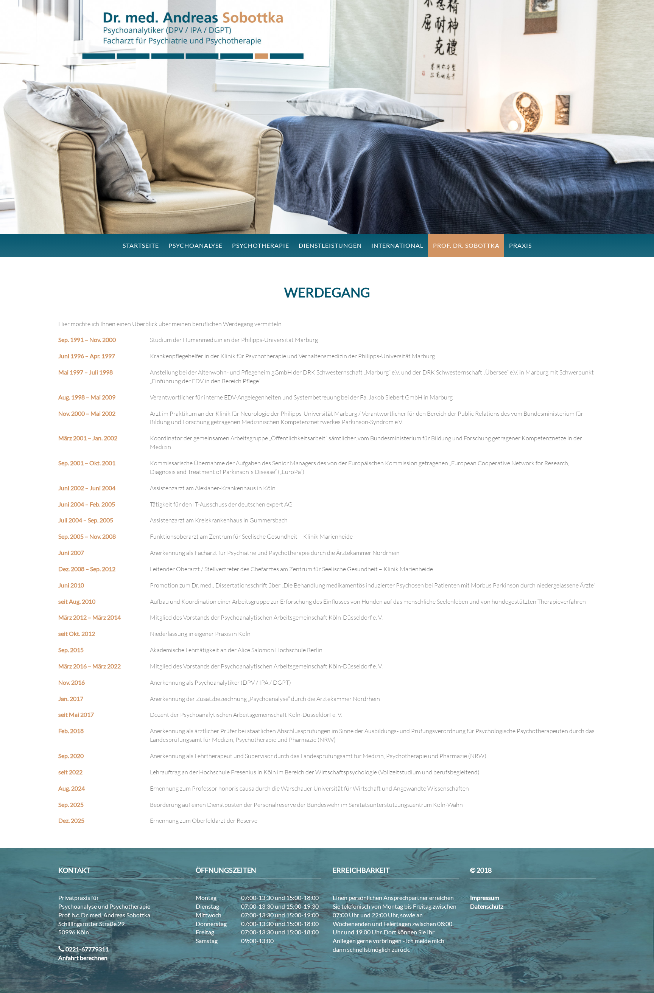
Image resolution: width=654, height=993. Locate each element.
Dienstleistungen (330, 245)
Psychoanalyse (195, 245)
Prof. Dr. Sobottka (466, 245)
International (397, 245)
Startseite (141, 245)
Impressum (484, 897)
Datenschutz (486, 906)
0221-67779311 (86, 949)
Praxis (520, 245)
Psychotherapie (260, 245)
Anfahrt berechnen (82, 957)
